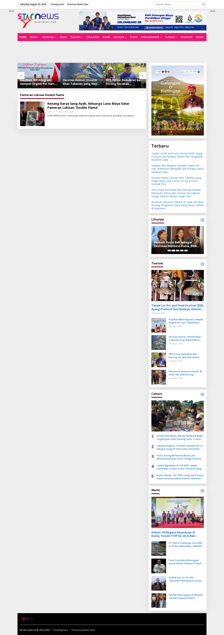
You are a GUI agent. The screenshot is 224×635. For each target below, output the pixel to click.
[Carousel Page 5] (186, 250)
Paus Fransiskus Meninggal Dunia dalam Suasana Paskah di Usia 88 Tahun (185, 562)
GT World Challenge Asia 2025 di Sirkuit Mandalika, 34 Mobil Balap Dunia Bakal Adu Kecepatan (185, 544)
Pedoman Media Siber (83, 630)
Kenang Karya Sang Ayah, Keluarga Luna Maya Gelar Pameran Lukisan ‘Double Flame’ (88, 105)
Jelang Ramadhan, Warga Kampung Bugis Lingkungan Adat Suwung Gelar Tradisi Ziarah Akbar (180, 437)
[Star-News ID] (38, 20)
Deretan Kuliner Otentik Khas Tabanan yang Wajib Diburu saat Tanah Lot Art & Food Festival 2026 (38, 82)
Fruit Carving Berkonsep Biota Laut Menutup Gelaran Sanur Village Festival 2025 (179, 457)
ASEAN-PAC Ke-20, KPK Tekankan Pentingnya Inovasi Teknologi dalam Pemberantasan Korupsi (185, 579)
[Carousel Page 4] (182, 250)
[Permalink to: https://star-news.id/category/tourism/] (202, 264)
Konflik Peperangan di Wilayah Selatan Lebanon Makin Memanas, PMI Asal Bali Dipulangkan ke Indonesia (186, 596)
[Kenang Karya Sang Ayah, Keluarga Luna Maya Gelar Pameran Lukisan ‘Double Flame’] (135, 115)
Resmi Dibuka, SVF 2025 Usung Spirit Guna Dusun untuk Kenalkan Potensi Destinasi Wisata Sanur (180, 477)
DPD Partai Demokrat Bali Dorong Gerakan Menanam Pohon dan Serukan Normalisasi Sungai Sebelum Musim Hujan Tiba (81, 82)
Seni (49, 111)
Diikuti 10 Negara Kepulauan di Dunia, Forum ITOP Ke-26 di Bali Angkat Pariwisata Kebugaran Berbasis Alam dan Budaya (173, 534)
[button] (203, 4)
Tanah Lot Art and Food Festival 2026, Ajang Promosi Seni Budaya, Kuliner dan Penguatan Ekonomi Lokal (177, 156)
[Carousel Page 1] (169, 250)
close (11, 10)
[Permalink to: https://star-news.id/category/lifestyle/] (202, 220)
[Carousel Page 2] (173, 250)
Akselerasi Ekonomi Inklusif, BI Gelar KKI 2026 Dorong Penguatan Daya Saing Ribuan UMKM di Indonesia (123, 82)
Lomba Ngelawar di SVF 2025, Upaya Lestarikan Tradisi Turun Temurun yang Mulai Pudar (179, 467)
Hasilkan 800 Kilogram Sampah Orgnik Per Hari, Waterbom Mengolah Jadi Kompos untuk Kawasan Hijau (177, 168)
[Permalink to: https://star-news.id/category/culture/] (202, 394)
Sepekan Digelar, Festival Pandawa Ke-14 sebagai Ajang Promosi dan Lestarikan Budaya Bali (180, 447)
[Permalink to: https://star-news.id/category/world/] (202, 491)
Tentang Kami (60, 630)
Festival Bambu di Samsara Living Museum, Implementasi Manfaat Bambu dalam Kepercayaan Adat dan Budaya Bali (177, 244)
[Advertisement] (112, 51)
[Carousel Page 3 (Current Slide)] (177, 250)
